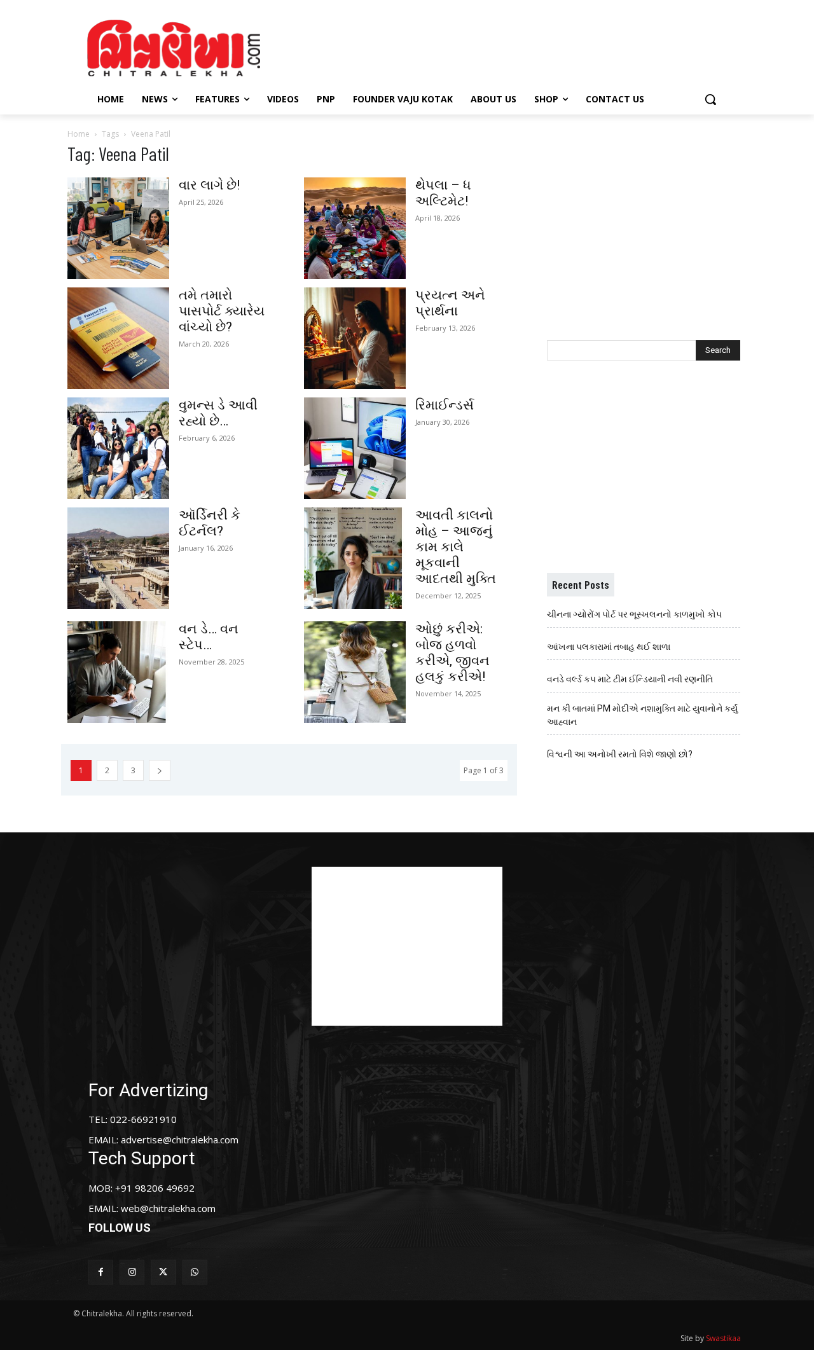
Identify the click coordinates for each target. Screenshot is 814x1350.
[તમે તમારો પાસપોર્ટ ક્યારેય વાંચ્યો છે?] (118, 338)
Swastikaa (723, 1338)
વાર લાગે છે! (209, 185)
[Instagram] (132, 1272)
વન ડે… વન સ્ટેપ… (208, 636)
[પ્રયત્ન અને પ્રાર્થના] (355, 338)
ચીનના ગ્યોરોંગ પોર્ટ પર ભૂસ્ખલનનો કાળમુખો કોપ (634, 614)
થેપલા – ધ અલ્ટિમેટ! (443, 193)
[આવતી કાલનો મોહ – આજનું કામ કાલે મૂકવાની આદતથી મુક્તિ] (355, 558)
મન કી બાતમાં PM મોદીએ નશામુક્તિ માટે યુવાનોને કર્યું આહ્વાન (642, 715)
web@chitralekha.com (168, 1208)
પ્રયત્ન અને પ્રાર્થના (450, 303)
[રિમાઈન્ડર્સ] (355, 448)
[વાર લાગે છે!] (118, 228)
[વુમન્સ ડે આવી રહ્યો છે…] (118, 448)
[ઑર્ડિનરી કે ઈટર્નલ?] (118, 558)
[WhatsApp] (195, 1272)
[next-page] (159, 770)
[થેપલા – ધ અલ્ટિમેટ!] (355, 228)
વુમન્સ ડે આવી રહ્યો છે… (218, 413)
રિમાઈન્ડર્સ (444, 405)
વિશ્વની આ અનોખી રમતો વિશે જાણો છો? (620, 754)
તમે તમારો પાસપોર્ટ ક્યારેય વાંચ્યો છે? (222, 310)
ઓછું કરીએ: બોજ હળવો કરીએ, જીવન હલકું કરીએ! (452, 652)
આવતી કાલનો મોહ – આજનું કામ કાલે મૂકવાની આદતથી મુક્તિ (455, 546)
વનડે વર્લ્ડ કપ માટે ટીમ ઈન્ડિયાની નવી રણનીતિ (630, 679)
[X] (163, 1272)
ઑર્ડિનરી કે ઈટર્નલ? (209, 523)
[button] (710, 99)
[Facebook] (100, 1272)
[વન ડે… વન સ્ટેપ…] (118, 672)
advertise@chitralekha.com (179, 1139)
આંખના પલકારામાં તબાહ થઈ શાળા (608, 647)
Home (78, 133)
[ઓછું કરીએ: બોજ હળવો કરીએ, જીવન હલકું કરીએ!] (355, 672)
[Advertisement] (514, 46)
